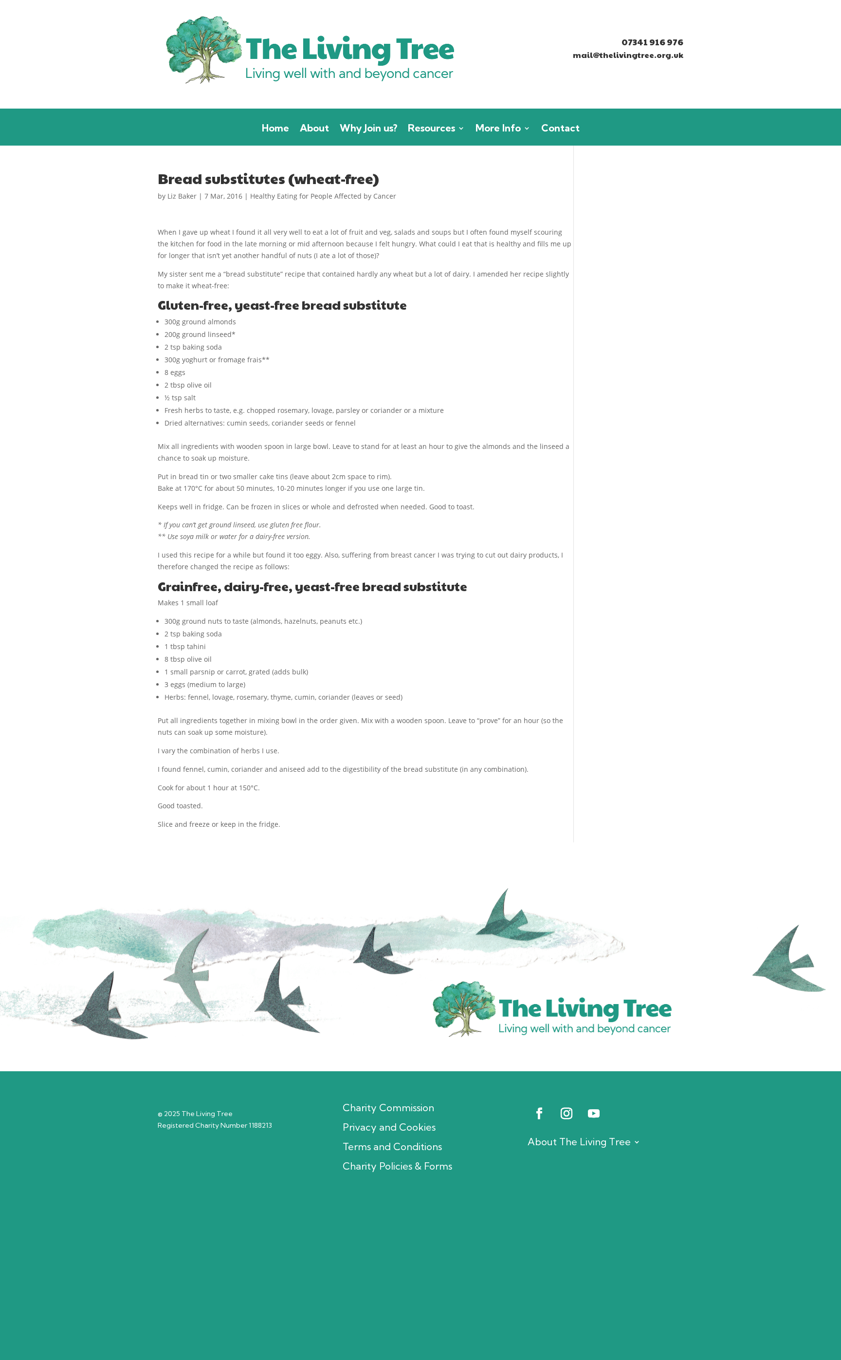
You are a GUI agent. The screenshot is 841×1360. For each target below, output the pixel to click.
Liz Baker (182, 196)
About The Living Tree (579, 1142)
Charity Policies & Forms (397, 1166)
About (314, 129)
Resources (431, 129)
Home (275, 129)
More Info (498, 129)
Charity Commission (388, 1108)
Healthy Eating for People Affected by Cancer (323, 196)
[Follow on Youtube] (593, 1113)
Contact (560, 129)
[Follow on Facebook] (539, 1113)
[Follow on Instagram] (566, 1113)
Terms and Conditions (392, 1147)
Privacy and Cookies (389, 1127)
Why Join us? (368, 129)
